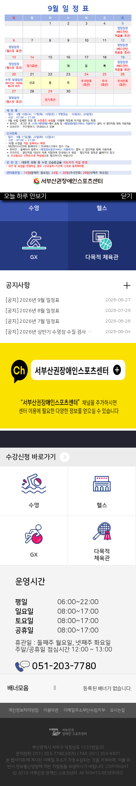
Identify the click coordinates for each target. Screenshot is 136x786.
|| (55, 687)
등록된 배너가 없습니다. (107, 688)
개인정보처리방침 (23, 710)
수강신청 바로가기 (31, 457)
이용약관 (51, 710)
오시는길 (117, 710)
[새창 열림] (68, 393)
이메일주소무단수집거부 (84, 710)
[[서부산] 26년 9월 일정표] (68, 3)
